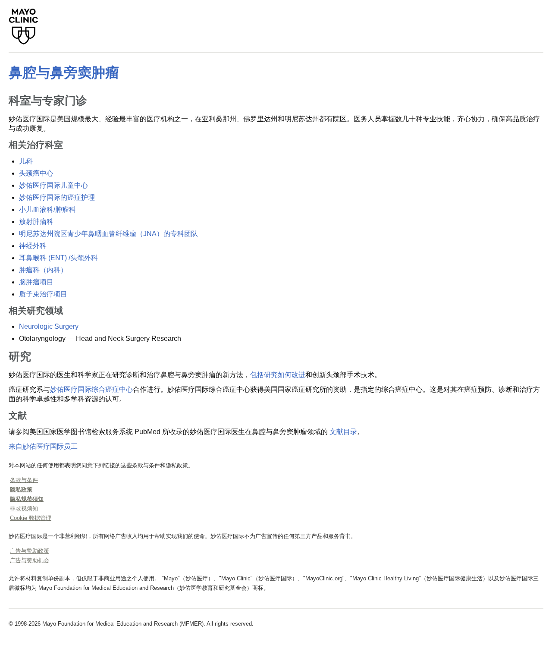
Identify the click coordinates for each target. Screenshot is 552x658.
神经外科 (33, 245)
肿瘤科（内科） (43, 270)
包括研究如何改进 (277, 374)
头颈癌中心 (36, 173)
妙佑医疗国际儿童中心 (53, 185)
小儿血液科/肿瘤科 (47, 209)
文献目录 (343, 431)
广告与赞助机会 (29, 560)
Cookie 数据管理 (30, 518)
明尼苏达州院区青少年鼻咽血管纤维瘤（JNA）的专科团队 (108, 233)
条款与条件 (24, 480)
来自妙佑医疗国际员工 (43, 446)
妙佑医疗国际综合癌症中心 (91, 389)
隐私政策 (21, 489)
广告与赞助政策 (29, 551)
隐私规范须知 (27, 499)
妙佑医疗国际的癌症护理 (57, 197)
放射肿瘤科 (36, 221)
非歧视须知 (24, 508)
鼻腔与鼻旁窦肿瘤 (64, 72)
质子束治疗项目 (43, 294)
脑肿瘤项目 (36, 282)
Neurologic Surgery (48, 326)
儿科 (26, 161)
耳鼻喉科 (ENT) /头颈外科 (58, 257)
